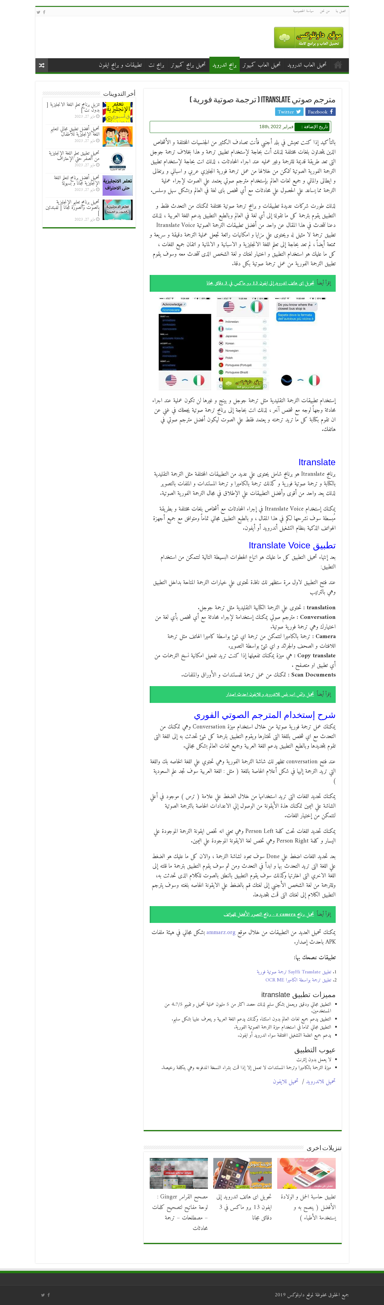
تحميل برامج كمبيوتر (188, 65)
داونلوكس (295, 1295)
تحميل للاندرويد (321, 1082)
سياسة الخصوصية (303, 11)
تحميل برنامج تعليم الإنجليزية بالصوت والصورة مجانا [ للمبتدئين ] (73, 208)
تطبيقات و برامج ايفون (120, 65)
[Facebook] (44, 12)
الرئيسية (338, 64)
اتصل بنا (341, 11)
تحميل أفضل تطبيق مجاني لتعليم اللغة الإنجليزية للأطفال (75, 132)
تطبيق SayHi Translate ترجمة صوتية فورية (294, 972)
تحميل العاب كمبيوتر (262, 65)
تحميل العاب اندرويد (307, 65)
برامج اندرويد (224, 65)
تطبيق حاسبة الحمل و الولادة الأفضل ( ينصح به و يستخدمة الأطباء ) (308, 1207)
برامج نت (156, 65)
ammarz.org (221, 932)
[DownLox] (308, 36)
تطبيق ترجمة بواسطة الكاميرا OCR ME (298, 980)
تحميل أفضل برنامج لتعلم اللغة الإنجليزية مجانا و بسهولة (77, 180)
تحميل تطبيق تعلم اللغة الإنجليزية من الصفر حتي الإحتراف (74, 156)
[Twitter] (38, 12)
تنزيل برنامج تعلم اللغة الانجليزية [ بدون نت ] (73, 107)
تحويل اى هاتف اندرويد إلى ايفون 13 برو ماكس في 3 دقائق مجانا (244, 1207)
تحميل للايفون (285, 1082)
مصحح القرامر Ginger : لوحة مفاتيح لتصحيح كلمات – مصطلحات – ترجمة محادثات (180, 1213)
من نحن (325, 11)
